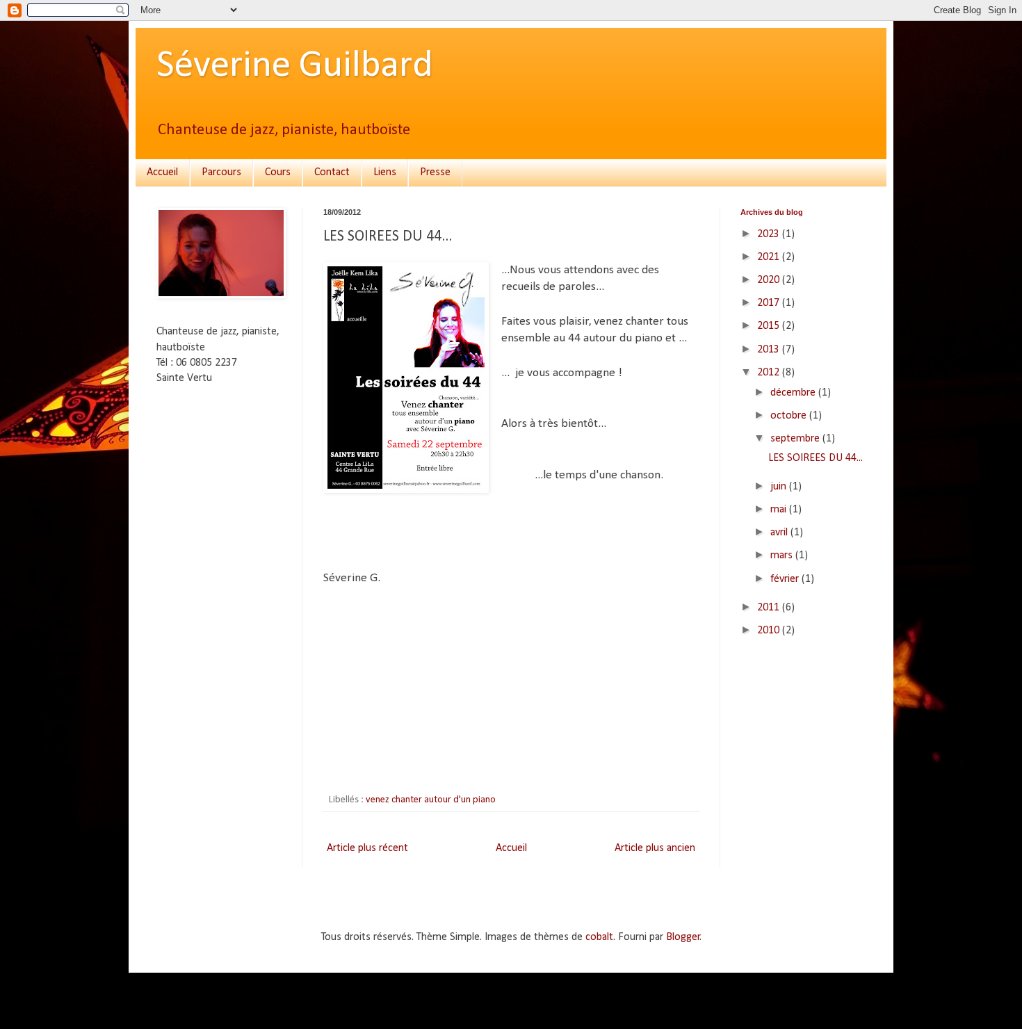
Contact (332, 172)
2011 (769, 607)
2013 (769, 349)
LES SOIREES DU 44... (815, 458)
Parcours (221, 172)
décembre (794, 392)
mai (779, 509)
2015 (769, 326)
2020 (769, 280)
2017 (769, 303)
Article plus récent (367, 848)
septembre (796, 438)
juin (779, 486)
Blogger (683, 937)
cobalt (599, 937)
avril (780, 532)
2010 (769, 630)
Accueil (162, 172)
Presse (435, 172)
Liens (384, 172)
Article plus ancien (655, 848)
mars (782, 555)
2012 (769, 372)
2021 (769, 257)
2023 (769, 234)
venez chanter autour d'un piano (431, 800)
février (786, 579)
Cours (278, 172)
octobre (789, 415)
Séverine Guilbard (294, 66)
